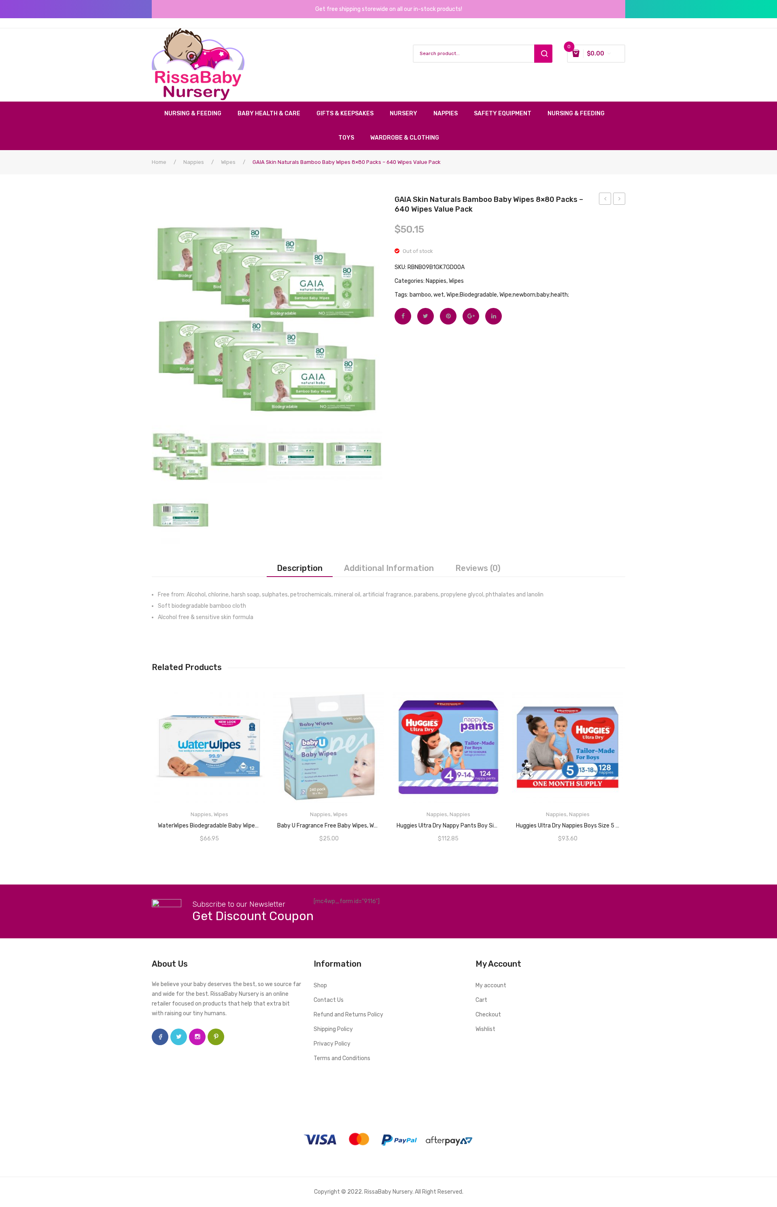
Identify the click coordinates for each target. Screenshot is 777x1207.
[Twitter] (425, 316)
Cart (481, 1000)
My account (491, 985)
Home (159, 162)
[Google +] (471, 316)
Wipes (228, 162)
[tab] (300, 568)
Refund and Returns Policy (348, 1014)
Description (300, 568)
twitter (178, 1037)
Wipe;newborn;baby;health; (534, 294)
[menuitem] (196, 114)
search (543, 54)
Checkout (488, 1014)
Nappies (193, 162)
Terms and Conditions (342, 1058)
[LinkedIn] (493, 316)
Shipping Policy (333, 1029)
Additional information (389, 568)
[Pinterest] (448, 316)
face (160, 1037)
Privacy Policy (332, 1043)
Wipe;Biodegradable (471, 294)
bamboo (420, 294)
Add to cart (568, 823)
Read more (209, 823)
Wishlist (485, 1029)
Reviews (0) (478, 568)
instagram (197, 1037)
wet (438, 294)
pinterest (216, 1037)
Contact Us (329, 1000)
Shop (320, 985)
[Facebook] (403, 316)
